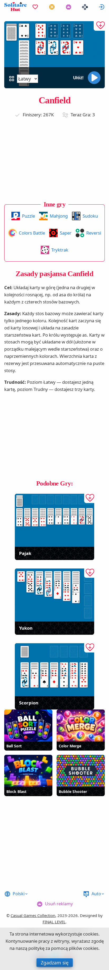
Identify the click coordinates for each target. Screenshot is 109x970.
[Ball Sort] (28, 725)
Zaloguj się (101, 6)
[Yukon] (54, 594)
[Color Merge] (81, 725)
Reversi (93, 233)
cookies (90, 934)
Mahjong (59, 216)
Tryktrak (59, 250)
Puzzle (28, 216)
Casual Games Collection (33, 915)
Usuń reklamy (59, 904)
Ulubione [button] (35, 6)
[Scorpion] (54, 669)
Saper (65, 233)
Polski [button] (19, 894)
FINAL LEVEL (54, 921)
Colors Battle (32, 233)
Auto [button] (96, 894)
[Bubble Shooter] (81, 771)
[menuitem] (35, 6)
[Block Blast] (28, 771)
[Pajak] (54, 520)
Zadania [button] (52, 6)
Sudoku (90, 216)
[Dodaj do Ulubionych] (99, 26)
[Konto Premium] (68, 6)
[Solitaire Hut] (15, 6)
